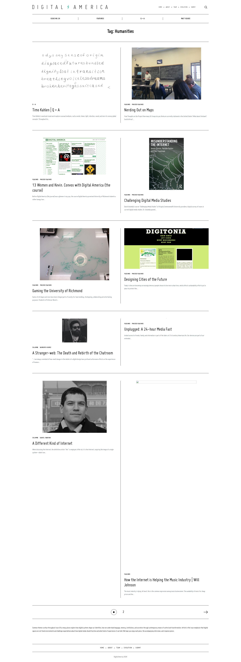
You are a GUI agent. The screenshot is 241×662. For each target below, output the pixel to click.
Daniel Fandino (45, 438)
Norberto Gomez (45, 347)
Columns (35, 347)
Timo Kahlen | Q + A (46, 110)
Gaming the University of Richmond (57, 291)
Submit (193, 7)
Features (100, 18)
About (168, 7)
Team (175, 7)
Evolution (183, 7)
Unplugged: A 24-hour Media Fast (148, 330)
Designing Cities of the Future (145, 280)
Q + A (143, 18)
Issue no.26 (55, 18)
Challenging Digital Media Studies (147, 201)
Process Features (137, 104)
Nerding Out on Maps (139, 110)
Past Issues (185, 18)
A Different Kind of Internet (52, 444)
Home (160, 7)
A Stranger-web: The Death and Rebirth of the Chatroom (72, 353)
